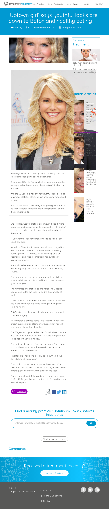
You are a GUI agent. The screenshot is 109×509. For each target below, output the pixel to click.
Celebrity (17, 27)
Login (86, 4)
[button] (54, 392)
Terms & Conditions (52, 495)
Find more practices (54, 439)
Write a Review (54, 473)
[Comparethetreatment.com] (18, 4)
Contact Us (46, 490)
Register (99, 4)
